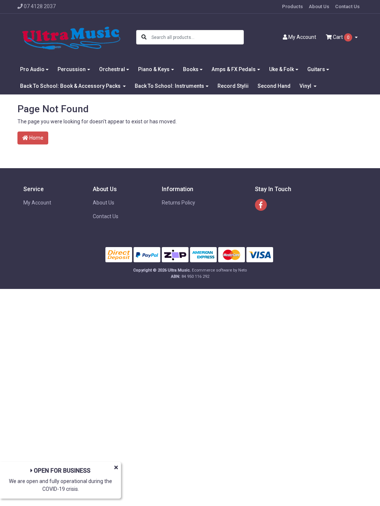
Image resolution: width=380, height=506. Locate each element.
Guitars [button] (316, 69)
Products (292, 6)
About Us (319, 6)
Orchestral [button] (112, 69)
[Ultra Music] (71, 37)
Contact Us (347, 6)
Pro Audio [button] (32, 69)
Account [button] (302, 37)
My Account (37, 203)
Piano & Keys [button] (154, 69)
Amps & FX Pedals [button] (234, 69)
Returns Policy (178, 203)
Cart (341, 37)
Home (35, 138)
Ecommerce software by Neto (219, 270)
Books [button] (191, 69)
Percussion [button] (72, 69)
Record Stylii (233, 86)
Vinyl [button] (305, 86)
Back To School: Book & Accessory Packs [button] (71, 86)
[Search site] (144, 37)
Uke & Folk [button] (281, 69)
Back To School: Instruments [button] (169, 86)
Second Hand (274, 86)
